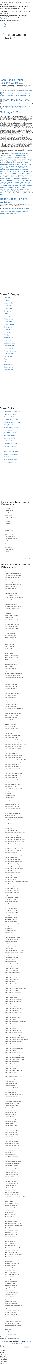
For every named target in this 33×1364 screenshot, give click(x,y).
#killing (17, 169)
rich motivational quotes (10, 1181)
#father (25, 177)
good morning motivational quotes (13, 757)
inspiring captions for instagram (12, 890)
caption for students (9, 644)
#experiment (17, 178)
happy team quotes (9, 797)
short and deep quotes (10, 1214)
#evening (22, 94)
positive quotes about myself (11, 1141)
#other (30, 164)
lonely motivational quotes (11, 921)
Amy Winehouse (9, 553)
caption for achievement (10, 637)
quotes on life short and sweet (12, 1163)
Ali (5, 543)
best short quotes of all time (11, 615)
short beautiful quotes (10, 1216)
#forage (20, 177)
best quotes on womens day (11, 611)
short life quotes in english (11, 1221)
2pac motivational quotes (11, 571)
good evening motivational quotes (13, 735)
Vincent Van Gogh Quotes (11, 454)
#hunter (2, 173)
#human (14, 173)
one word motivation (10, 1123)
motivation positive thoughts (11, 968)
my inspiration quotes (10, 1081)
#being (11, 187)
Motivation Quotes (9, 370)
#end (27, 94)
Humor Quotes (8, 306)
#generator (20, 175)
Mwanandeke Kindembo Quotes (13, 411)
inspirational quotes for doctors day (13, 861)
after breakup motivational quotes (13, 575)
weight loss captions (10, 1319)
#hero (23, 173)
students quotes (8, 1256)
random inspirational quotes (11, 1172)
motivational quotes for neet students (13, 1041)
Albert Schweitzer (9, 530)
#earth (23, 180)
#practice (25, 211)
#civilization (4, 186)
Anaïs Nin (7, 556)
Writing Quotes (8, 340)
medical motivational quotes (11, 939)
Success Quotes (8, 356)
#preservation (24, 162)
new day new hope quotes (11, 1096)
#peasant (25, 164)
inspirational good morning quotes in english (15, 832)
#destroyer (10, 182)
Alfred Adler (7, 541)
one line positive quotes (10, 1121)
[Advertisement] (16, 57)
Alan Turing (7, 525)
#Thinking (14, 191)
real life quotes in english (11, 1179)
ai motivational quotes (10, 582)
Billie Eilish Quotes (9, 430)
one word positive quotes (11, 1125)
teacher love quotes (9, 1276)
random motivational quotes (11, 1174)
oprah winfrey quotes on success (13, 1128)
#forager (14, 177)
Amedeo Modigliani (9, 549)
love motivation (8, 928)
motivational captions (10, 981)
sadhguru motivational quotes (12, 1192)
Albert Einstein (8, 528)
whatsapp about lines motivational (13, 1321)
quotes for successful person (11, 1156)
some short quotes (9, 1243)
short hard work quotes (10, 1219)
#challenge (22, 186)
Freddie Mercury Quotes (11, 427)
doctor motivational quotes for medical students (16, 682)
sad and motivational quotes (11, 1188)
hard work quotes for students (12, 804)
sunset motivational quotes (11, 1270)
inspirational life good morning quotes (14, 848)
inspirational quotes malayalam (12, 872)
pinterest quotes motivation (11, 1134)
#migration (3, 168)
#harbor (2, 175)
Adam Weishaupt (9, 510)
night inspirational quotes (11, 1110)
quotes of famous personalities (12, 1159)
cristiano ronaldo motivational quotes (13, 673)
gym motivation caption (10, 795)
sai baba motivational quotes (12, 1194)
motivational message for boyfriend (13, 999)
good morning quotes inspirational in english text (16, 771)
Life (5, 362)
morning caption (9, 948)
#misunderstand (22, 166)
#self (1, 161)
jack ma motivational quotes (11, 901)
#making (15, 168)
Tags (5, 27)
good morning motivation (11, 753)
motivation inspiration (10, 966)
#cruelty (6, 184)
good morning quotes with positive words (14, 775)
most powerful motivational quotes (13, 964)
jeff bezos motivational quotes (12, 906)
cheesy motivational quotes (11, 657)
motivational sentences (10, 1072)
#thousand (3, 157)
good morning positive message (12, 764)
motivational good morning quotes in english (15, 988)
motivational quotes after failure (12, 1015)
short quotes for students (11, 1232)
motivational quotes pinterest (12, 1061)
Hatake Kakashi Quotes (10, 459)
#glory (14, 175)
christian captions (9, 659)
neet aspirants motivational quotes (13, 1088)
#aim (11, 213)
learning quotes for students (11, 915)
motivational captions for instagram (13, 984)
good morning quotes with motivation (13, 773)
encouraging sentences (10, 697)
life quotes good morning (11, 919)
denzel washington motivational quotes (14, 677)
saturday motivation (9, 1201)
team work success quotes (11, 1281)
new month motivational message (13, 1101)
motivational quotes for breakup (12, 1024)
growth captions (8, 793)
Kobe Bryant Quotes (9, 438)
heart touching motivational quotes (13, 806)
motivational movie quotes (11, 1006)
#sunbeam (3, 159)
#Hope (15, 193)
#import (17, 171)
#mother (2, 166)
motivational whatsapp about (12, 1079)
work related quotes (9, 1332)
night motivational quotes (11, 1112)
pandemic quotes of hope (11, 1132)
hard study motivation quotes (12, 799)
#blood (6, 187)
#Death (24, 96)
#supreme (24, 157)
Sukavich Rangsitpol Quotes (12, 422)
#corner (30, 184)
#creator (12, 184)
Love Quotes (7, 298)
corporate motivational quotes (12, 671)
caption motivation (9, 653)
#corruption (24, 184)
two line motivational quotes (11, 1292)
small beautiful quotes (10, 1236)
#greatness (8, 175)
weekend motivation (9, 1316)
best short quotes (9, 613)
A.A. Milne (7, 508)
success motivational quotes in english (14, 1268)
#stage (20, 159)
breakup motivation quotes (11, 626)
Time (5, 359)
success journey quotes (10, 1265)
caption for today (9, 648)
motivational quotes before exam (12, 1017)
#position (2, 164)
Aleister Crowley (9, 534)
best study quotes (9, 617)
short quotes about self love (11, 1230)
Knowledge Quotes (9, 364)
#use (13, 155)
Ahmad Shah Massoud (10, 517)
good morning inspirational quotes (13, 742)
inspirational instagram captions (12, 846)
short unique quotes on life (11, 1234)
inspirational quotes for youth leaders (14, 868)
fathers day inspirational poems (12, 719)
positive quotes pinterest (10, 1148)
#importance (10, 171)
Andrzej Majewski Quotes (11, 451)
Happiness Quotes (9, 330)
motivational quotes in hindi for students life (15, 1059)
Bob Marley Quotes (9, 435)
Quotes (6, 314)
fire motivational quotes (10, 722)
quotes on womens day (10, 1168)
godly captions (8, 733)
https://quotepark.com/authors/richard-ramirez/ (18, 106)
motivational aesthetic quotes (12, 975)
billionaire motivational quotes (12, 624)
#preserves (16, 162)
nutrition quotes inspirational (11, 1114)
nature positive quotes (10, 1085)
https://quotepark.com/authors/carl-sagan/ (16, 153)
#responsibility (28, 161)
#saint (16, 161)
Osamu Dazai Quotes (10, 446)
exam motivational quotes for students (14, 708)
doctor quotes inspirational (11, 684)
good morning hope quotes (11, 737)
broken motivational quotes (11, 628)
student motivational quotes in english (14, 1254)
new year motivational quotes (12, 1103)
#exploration (9, 178)
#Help (1, 189)
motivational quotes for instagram (13, 1030)
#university (19, 155)
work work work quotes (10, 1334)
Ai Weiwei (7, 521)
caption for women (9, 651)
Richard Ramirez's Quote (15, 100)
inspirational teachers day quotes (13, 884)
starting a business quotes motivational (14, 1248)
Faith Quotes (7, 335)
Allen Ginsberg (8, 547)
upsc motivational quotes (11, 1303)
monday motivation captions (11, 946)
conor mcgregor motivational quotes (13, 662)
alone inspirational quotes (11, 586)
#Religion (20, 193)
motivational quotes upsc (11, 1068)
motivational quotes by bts (11, 1019)
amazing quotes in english (11, 593)
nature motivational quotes (11, 1083)
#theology (6, 211)
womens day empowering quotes (13, 1325)
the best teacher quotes (10, 1283)
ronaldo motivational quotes (11, 1183)
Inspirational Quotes (9, 303)
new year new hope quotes (11, 1105)
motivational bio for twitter (11, 977)
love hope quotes (9, 926)
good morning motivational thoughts (13, 762)
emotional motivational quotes (12, 693)
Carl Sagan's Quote (11, 112)
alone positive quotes (10, 591)
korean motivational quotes (11, 912)
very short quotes (9, 1308)
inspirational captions (10, 828)
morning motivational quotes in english (14, 952)
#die (6, 96)
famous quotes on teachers (11, 715)
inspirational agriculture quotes (12, 823)
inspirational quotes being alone (12, 859)
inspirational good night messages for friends (15, 839)
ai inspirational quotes (10, 579)
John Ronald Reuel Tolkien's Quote (11, 81)
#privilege (9, 162)
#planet (19, 164)
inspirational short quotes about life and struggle (16, 881)
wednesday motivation (10, 1312)
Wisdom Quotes (8, 319)
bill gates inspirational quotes (12, 619)
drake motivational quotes (11, 686)
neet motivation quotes (10, 1092)
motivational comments (10, 986)
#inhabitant (3, 171)
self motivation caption (10, 1212)
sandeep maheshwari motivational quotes (15, 1196)
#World (26, 193)
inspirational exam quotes (11, 830)
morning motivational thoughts (12, 955)
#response (3, 162)
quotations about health (10, 1154)
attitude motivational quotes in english (14, 597)
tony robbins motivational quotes (12, 1288)
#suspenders (16, 157)
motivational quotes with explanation (13, 1070)
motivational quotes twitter (11, 1066)
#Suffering (3, 191)
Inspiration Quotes (9, 338)
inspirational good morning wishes (13, 835)
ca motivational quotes (10, 635)
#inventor (25, 169)
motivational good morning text (12, 990)
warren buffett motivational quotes (13, 1310)
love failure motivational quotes (12, 924)
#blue (1, 187)
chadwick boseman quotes (11, 655)
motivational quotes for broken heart (13, 1026)
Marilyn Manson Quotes (10, 443)
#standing (9, 159)
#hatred (28, 173)
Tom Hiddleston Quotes (10, 433)
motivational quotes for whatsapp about (14, 1057)
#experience (25, 178)
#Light (8, 191)
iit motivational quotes (10, 815)
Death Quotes (8, 327)
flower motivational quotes (11, 724)
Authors (6, 25)
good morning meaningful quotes (13, 748)
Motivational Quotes (9, 346)
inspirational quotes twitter (11, 875)
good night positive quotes (11, 786)
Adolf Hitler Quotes (9, 457)
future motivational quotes (11, 731)
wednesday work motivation (11, 1314)
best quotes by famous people (12, 608)
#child (9, 186)
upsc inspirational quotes (11, 1299)
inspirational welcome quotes (12, 888)
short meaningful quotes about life (13, 1223)
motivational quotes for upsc (11, 1050)
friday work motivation (10, 726)
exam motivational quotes (11, 706)
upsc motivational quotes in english (13, 1305)
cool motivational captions (11, 664)
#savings (6, 161)
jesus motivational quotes (11, 908)
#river (21, 161)
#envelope (10, 180)
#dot (31, 180)
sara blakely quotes (9, 1199)
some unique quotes (10, 1245)
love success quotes (10, 932)
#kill (21, 169)
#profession (19, 211)
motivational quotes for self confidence (14, 1048)
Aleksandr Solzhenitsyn (10, 536)
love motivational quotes (10, 930)
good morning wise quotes (11, 777)
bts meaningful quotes (10, 633)
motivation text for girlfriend (11, 970)
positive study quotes (10, 1150)
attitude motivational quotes (11, 595)
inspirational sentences (10, 879)
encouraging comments (10, 695)
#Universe (18, 189)
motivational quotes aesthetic (12, 1010)
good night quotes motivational (12, 791)
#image (23, 171)
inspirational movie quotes (11, 852)
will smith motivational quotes (12, 1323)
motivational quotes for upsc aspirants (14, 1052)
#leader (8, 169)
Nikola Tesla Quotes (9, 441)
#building (29, 186)
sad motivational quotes (10, 1190)
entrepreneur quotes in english (12, 702)
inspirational (8, 819)
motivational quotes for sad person (13, 1046)
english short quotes (10, 699)
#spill (24, 159)
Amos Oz (7, 551)
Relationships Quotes (10, 351)
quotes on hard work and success (13, 1161)
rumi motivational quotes (11, 1185)
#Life (28, 96)
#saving (12, 161)
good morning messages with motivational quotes (17, 751)
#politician (9, 164)
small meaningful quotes (11, 1239)
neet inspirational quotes (11, 1090)
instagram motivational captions (12, 892)
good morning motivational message (13, 755)
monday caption (8, 944)
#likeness (25, 168)
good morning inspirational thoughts (13, 746)
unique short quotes (9, 1296)
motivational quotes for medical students (14, 1037)
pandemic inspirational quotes (12, 1130)
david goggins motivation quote (12, 675)
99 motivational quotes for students (13, 573)
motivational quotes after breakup (13, 1012)
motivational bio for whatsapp (12, 979)
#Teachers (25, 189)
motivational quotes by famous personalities (15, 1021)
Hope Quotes (7, 332)
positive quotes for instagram (12, 1143)
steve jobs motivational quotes (12, 1252)
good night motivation (10, 782)
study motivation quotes (10, 1259)
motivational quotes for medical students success (16, 1039)
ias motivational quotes (10, 811)
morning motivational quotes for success (14, 950)
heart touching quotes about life (12, 808)
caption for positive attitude (11, 642)
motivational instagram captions (12, 995)
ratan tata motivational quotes (12, 1176)
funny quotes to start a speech (12, 728)
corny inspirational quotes (11, 668)
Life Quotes (7, 300)
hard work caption (9, 802)
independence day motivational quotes (14, 817)
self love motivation (9, 1210)
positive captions (9, 1136)
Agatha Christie (8, 515)
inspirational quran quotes (11, 877)
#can (19, 96)
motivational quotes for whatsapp (13, 1055)
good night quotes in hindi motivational (14, 788)
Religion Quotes (8, 348)
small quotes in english (10, 1241)
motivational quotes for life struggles (13, 1035)
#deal (15, 96)
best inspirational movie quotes (12, 602)
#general (2, 177)
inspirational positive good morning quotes (15, 855)
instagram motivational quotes (12, 895)
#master (9, 168)
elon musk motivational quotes (12, 691)
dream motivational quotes (11, 688)
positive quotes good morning (12, 1145)
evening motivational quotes (11, 704)
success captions (9, 1261)
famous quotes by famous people (13, 713)
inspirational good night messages (13, 837)
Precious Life (3, 19)
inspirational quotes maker (11, 870)
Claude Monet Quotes (10, 462)
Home (5, 23)
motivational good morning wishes (13, 992)
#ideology (28, 171)
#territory (5, 108)
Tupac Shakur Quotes (10, 414)
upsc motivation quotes (10, 1301)
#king (12, 169)
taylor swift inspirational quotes (12, 1274)
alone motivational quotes (11, 588)
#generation (27, 175)
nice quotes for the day (10, 1108)
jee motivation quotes (10, 904)
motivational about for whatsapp (12, 972)
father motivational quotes (11, 717)
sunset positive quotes (10, 1272)
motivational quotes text (10, 1064)
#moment (14, 166)
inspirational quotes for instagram (13, 864)
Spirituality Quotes (9, 354)
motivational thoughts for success (13, 1076)
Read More (28, 559)
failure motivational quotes (11, 711)
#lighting (2, 169)
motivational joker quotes (11, 997)
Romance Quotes (9, 324)
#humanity (8, 173)
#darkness (27, 182)
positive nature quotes (10, 1139)
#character (15, 186)
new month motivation (10, 1099)
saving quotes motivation (11, 1205)
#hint (19, 173)
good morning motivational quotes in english (15, 759)
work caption (8, 1329)
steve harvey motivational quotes (13, 1250)
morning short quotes (10, 959)
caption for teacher (9, 646)
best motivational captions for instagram (14, 606)
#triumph (25, 155)
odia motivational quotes (11, 1116)
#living (10, 94)
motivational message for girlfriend (13, 1001)
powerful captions (9, 1152)
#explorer (2, 178)
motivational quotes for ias (11, 1028)
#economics (17, 180)
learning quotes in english (11, 917)
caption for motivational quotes (12, 639)
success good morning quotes (12, 1263)
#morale (8, 166)
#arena (23, 187)
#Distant (12, 189)
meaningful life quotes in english (12, 937)
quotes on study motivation (11, 1165)
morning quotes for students (11, 957)
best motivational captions (11, 604)
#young (5, 155)
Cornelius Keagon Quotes (11, 419)
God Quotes (7, 311)
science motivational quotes (11, 1208)
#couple (17, 184)
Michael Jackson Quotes (11, 449)
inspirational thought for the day (12, 886)
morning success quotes (10, 961)
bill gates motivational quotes (12, 622)
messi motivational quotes (11, 941)
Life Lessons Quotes (9, 343)
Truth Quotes (7, 316)
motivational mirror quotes (11, 1004)
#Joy (27, 187)
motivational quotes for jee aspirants (13, 1032)
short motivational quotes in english (13, 1225)
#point (14, 164)
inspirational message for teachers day (14, 850)
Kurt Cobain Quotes (9, 417)
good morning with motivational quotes (14, 779)
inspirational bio (8, 826)
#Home (10, 193)
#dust (27, 180)
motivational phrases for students (13, 1008)
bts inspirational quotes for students (13, 631)
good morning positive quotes (12, 766)
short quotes (8, 1228)
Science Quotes (8, 367)
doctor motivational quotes (11, 679)
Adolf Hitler (7, 513)
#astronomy (17, 187)
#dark (1, 184)
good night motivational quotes (12, 784)
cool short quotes (9, 666)
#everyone (3, 180)
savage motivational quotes (11, 1203)
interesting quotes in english (11, 897)
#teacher (9, 157)
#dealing (10, 96)
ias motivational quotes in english (13, 813)
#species (29, 159)
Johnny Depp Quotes (10, 425)
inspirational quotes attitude (11, 857)
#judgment (16, 94)
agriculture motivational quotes (12, 577)
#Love (1, 194)
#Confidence (3, 193)
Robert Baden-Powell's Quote (13, 200)
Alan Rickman (8, 523)
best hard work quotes (10, 599)
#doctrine (3, 182)
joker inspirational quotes (11, 910)
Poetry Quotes (8, 322)
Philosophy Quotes (9, 308)
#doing (2, 96)
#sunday (12, 211)
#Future (6, 189)
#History (20, 191)
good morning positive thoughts (12, 768)
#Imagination (27, 191)
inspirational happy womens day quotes (14, 841)
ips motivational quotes (10, 899)
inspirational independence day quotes (14, 843)
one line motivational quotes (11, 1119)
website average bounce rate (21, 1342)
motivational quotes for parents (12, 1044)
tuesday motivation (9, 1290)
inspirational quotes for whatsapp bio (13, 866)
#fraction (8, 177)
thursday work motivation (11, 1285)
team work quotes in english (11, 1279)
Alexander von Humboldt (11, 538)
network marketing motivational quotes (14, 1094)
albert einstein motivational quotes (13, 584)
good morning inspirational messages (14, 739)
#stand (15, 159)
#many (5, 94)
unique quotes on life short (11, 1294)
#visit (10, 155)
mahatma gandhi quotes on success (13, 935)
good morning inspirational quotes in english (15, 744)
